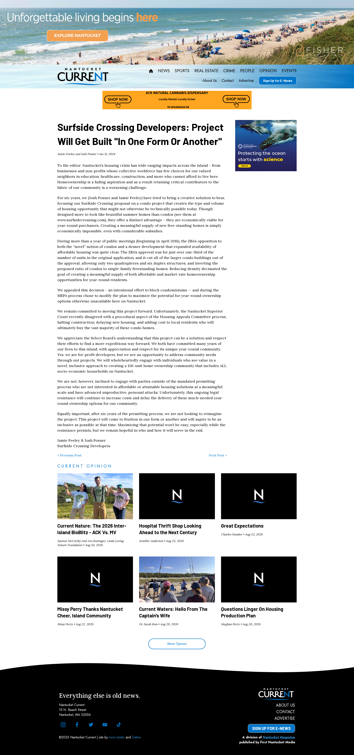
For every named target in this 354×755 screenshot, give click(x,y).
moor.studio (117, 737)
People (247, 71)
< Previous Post (69, 455)
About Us (209, 80)
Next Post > (218, 455)
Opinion (268, 71)
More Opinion (177, 643)
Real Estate (206, 71)
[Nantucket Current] (271, 694)
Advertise (246, 80)
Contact (228, 80)
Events (289, 71)
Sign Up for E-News (277, 80)
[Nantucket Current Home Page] (83, 76)
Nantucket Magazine (279, 737)
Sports (182, 71)
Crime (229, 71)
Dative (136, 737)
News (164, 71)
